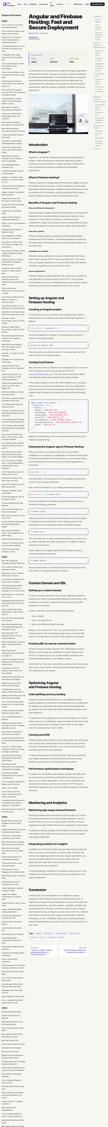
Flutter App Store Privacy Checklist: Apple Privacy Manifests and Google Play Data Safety (13, 280)
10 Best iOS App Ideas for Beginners (11, 1017)
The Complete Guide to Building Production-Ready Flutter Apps (13, 420)
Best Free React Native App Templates (11, 1075)
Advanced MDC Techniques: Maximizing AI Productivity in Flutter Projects (12, 758)
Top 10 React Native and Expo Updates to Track (12, 405)
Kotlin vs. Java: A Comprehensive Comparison (13, 224)
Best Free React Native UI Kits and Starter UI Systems (12, 1035)
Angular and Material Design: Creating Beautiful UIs (12, 910)
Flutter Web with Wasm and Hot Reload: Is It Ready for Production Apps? (13, 299)
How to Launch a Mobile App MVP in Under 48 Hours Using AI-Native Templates (12, 436)
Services (60, 4)
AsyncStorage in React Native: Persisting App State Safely (12, 985)
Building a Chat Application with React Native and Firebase (13, 678)
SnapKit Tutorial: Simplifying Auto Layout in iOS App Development (13, 1069)
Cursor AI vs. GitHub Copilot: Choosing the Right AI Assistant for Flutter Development (13, 749)
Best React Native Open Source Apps (13, 1087)
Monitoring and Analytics (98, 127)
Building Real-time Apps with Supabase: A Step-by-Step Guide (12, 823)
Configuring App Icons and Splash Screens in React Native (13, 690)
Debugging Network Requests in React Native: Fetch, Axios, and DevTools (13, 603)
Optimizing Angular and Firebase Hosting (99, 99)
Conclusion (97, 149)
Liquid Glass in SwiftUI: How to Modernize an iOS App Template (13, 307)
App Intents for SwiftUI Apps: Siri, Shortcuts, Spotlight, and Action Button (12, 244)
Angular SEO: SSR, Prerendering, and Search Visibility (13, 206)
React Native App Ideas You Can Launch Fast (13, 517)
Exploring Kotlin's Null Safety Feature (12, 923)
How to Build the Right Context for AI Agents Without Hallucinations (13, 66)
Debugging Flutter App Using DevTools (12, 991)
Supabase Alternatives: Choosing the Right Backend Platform (13, 831)
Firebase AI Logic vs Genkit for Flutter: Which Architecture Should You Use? (12, 262)
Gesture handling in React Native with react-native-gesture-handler (13, 524)
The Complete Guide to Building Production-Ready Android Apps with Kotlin (13, 428)
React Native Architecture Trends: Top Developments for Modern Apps (12, 533)
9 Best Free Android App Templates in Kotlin (10, 550)
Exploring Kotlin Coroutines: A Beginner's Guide (12, 231)
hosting (42, 937)
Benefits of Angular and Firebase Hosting (99, 36)
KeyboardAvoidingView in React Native (13, 1121)
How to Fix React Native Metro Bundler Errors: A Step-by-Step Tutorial (13, 704)
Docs (19, 4)
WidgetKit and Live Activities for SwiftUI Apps (13, 361)
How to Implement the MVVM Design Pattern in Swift (12, 1001)
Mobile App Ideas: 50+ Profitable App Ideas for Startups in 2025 (13, 966)
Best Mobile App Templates (11, 1012)
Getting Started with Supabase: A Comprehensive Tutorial (13, 187)
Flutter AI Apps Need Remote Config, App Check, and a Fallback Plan (12, 385)
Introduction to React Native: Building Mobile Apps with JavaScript (12, 116)
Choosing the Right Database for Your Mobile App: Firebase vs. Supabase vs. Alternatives (13, 802)
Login (87, 4)
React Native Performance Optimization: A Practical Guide (13, 123)
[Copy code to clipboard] (85, 327)
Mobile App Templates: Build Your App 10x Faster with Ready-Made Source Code (13, 725)
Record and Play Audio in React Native (13, 973)
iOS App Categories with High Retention (12, 504)
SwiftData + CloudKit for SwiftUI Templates (13, 354)
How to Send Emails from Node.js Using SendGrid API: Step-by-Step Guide (12, 794)
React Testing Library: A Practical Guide (13, 877)
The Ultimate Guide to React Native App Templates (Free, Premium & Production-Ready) (12, 454)
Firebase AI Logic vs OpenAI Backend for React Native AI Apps (12, 270)
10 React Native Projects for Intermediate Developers (11, 858)
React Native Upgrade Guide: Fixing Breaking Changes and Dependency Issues (12, 626)
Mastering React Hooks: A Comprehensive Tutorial (11, 883)
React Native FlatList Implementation (9, 1109)
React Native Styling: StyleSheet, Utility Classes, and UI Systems (13, 843)
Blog (25, 4)
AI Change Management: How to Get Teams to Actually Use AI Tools (13, 48)
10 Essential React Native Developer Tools (11, 166)
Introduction (97, 16)
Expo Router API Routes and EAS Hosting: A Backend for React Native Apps (13, 253)
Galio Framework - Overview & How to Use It (12, 596)
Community (43, 4)
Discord (79, 4)
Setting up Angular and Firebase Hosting (99, 45)
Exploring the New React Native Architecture (13, 954)
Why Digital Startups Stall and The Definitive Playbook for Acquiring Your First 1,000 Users (13, 588)
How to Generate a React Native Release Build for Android (13, 783)
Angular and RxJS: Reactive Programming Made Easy (11, 218)
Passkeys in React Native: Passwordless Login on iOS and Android (13, 329)
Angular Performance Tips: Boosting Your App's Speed (11, 200)
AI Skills (52, 4)
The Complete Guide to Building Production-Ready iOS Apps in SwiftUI (13, 445)
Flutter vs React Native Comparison (10, 960)
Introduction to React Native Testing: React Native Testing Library (12, 149)
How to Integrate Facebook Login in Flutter (11, 1081)
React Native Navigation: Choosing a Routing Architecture (13, 130)
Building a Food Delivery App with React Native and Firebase (13, 697)
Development (61, 933)
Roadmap (33, 4)
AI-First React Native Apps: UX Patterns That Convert (13, 473)
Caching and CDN (99, 113)
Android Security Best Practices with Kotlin (13, 948)
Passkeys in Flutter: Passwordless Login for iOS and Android (13, 320)
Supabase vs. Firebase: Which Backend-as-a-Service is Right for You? (12, 179)
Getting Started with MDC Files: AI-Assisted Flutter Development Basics (13, 740)
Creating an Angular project (99, 53)
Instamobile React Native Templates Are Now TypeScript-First (13, 368)
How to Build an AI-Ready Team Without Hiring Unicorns (13, 32)
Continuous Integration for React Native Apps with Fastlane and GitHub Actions (13, 661)
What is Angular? (98, 21)
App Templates (11, 4)
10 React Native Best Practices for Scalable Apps (12, 172)
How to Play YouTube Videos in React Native (13, 979)
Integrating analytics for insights (99, 143)
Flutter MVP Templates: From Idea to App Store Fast (12, 479)
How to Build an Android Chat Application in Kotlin (12, 568)
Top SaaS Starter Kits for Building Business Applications (13, 1063)
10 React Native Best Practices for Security (12, 136)
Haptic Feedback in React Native (13, 996)
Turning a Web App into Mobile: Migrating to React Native (13, 712)
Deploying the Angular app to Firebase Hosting (99, 67)
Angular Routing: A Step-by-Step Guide (13, 904)
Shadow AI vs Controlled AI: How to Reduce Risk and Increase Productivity (12, 39)
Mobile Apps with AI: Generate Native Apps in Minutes (12, 574)
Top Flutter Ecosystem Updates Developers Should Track (13, 399)
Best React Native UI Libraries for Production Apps (13, 810)
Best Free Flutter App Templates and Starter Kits (13, 619)
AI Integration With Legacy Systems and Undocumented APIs (12, 57)
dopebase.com (74, 933)
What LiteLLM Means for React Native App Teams (13, 393)
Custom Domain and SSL (98, 75)
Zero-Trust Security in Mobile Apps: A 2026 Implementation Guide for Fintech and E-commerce (12, 464)
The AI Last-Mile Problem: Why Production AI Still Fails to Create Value (13, 74)
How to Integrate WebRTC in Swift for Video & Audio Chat (12, 1115)
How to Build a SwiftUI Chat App (13, 1044)
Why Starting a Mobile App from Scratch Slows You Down (13, 580)
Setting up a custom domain (99, 81)
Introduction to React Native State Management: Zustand (12, 142)
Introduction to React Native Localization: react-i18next (12, 837)
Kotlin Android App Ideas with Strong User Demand (12, 510)
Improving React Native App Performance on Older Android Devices (12, 611)
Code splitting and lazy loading (99, 107)
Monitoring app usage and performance (99, 134)
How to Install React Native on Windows (12, 718)
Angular (38, 933)
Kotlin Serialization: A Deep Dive (13, 934)
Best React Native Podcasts (11, 1048)
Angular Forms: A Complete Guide (11, 212)
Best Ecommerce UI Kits (10, 1051)
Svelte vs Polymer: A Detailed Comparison (12, 1102)
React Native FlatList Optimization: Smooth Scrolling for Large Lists (13, 653)
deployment (48, 933)
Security (61, 937)
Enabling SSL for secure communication (99, 90)
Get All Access (97, 4)
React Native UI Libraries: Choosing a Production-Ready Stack (12, 850)
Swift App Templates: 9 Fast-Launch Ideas (12, 492)
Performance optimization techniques (99, 120)
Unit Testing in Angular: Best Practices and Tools (12, 917)
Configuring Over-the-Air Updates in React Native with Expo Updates (12, 670)
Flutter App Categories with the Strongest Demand (13, 498)
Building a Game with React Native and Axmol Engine (11, 684)
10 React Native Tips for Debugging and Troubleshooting (13, 870)
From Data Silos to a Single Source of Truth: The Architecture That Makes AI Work (13, 92)
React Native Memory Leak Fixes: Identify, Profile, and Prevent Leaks (13, 644)
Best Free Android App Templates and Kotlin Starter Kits (13, 562)
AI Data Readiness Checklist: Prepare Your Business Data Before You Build (12, 101)
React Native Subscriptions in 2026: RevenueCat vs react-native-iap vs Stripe (12, 347)
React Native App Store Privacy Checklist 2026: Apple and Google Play (13, 338)
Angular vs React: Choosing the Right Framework (13, 193)
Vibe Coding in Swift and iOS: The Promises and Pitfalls (12, 733)
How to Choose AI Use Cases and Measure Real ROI (12, 26)
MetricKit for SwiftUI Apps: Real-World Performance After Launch (13, 313)
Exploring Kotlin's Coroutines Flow (12, 929)
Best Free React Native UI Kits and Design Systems (12, 1023)
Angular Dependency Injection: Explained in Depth (12, 889)
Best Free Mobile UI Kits (10, 1040)
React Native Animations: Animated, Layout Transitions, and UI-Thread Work (12, 158)
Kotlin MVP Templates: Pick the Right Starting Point (13, 485)
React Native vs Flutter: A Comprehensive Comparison (12, 108)
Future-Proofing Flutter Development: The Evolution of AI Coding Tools (13, 775)
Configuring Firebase (99, 59)
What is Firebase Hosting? (98, 27)
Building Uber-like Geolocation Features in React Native (12, 1056)
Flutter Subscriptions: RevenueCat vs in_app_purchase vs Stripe (13, 290)
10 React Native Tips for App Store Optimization (12, 864)
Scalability (51, 937)
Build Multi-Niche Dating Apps (12, 539)
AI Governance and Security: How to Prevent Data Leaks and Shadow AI (13, 83)
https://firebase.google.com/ (41, 374)
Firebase (33, 937)
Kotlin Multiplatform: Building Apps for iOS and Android (12, 237)
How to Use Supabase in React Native (13, 1029)
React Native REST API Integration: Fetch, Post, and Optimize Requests (12, 635)
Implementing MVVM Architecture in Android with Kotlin (11, 940)
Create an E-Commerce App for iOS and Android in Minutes (13, 544)
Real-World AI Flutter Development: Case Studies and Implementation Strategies (13, 766)
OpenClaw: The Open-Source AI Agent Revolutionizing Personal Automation (13, 413)
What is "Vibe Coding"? (10, 788)
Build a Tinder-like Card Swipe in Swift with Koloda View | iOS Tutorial (13, 1095)
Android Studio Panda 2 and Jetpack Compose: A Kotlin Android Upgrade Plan (12, 377)
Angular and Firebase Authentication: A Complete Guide (11, 896)
